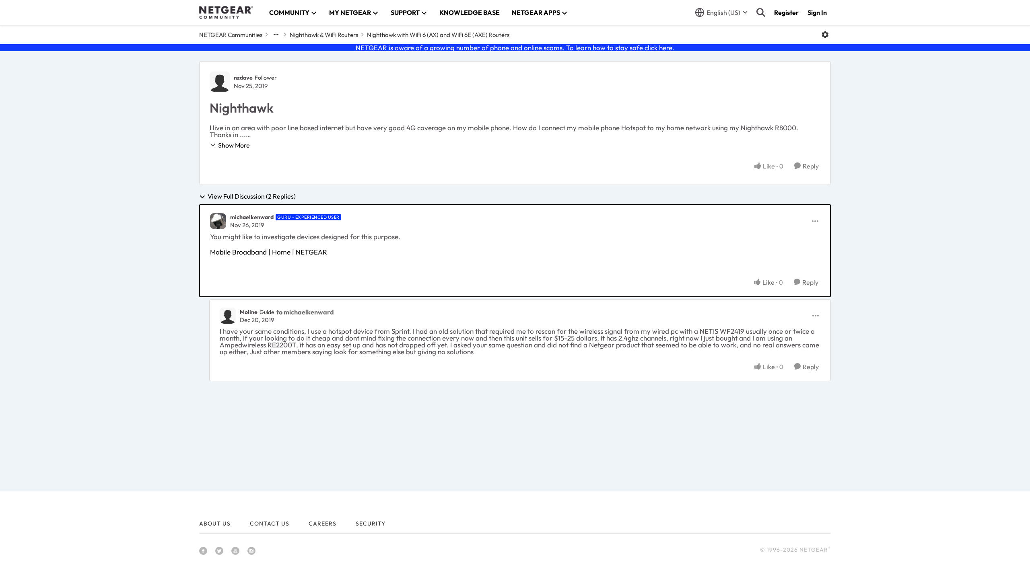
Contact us (269, 523)
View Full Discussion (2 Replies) (252, 196)
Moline (249, 312)
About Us (215, 523)
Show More (234, 145)
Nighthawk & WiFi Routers (324, 35)
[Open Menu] (825, 34)
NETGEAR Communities (230, 35)
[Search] (761, 12)
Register (786, 12)
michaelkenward (252, 217)
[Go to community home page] (226, 12)
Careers (322, 523)
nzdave (243, 77)
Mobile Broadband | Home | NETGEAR (268, 252)
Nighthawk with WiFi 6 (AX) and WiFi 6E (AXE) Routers (438, 35)
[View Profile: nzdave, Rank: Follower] (220, 82)
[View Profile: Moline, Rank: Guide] (228, 316)
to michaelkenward (305, 312)
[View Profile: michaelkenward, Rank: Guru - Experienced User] (218, 221)
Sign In (817, 12)
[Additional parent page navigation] (276, 34)
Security (370, 523)
